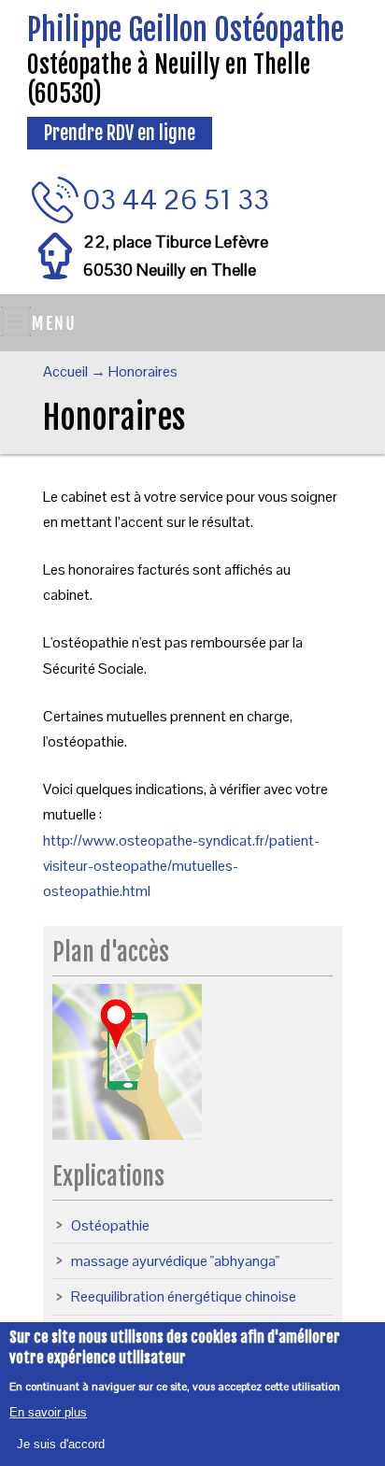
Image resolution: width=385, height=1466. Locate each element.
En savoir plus (48, 1412)
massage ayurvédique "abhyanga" (175, 1261)
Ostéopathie (110, 1225)
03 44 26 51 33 (176, 199)
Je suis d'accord (61, 1444)
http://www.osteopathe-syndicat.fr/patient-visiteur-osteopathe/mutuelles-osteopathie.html (181, 866)
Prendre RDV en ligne (119, 133)
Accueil (65, 371)
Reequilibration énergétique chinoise (183, 1296)
